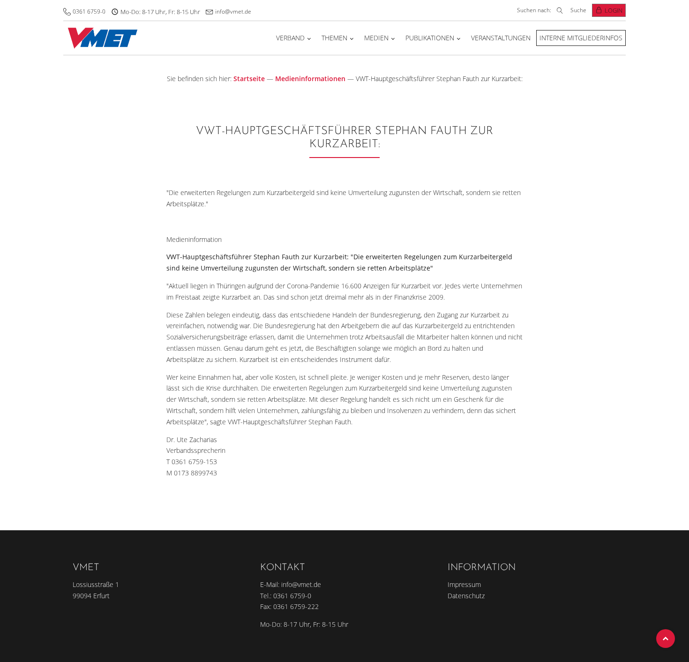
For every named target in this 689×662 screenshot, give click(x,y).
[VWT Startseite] (100, 38)
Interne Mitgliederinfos (580, 37)
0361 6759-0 (89, 11)
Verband (290, 37)
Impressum (464, 584)
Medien (376, 37)
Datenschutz (466, 595)
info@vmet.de (233, 11)
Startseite (249, 78)
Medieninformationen (310, 78)
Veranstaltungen (501, 37)
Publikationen (429, 37)
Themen (334, 37)
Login (613, 10)
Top (665, 638)
